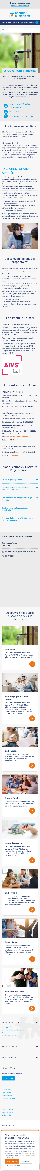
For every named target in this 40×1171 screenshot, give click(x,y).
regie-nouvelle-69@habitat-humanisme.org (20, 552)
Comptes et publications (9, 1036)
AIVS (12, 29)
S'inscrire (8, 1078)
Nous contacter (6, 1090)
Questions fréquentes (8, 1098)
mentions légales (30, 1155)
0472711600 (9, 556)
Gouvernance (6, 1033)
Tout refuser (26, 1161)
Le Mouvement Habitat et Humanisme (13, 1030)
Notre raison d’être (7, 1027)
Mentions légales (7, 1095)
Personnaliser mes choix (13, 1165)
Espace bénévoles (7, 1112)
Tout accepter (12, 1161)
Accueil (6, 29)
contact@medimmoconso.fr (17, 436)
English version (6, 1115)
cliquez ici (15, 455)
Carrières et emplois (8, 1109)
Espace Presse (6, 1092)
